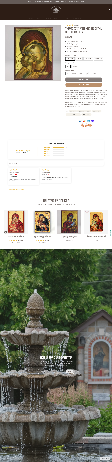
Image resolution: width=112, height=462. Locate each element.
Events (48, 18)
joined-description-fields (73, 114)
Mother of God (86, 114)
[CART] (109, 9)
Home (31, 18)
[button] (69, 25)
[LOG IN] (106, 9)
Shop (56, 18)
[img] (13, 170)
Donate (65, 18)
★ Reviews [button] (110, 233)
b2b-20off (72, 111)
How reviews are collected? (16, 189)
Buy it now (84, 85)
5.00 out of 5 (27, 150)
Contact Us (77, 18)
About (39, 18)
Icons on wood (96, 111)
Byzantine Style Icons (84, 111)
